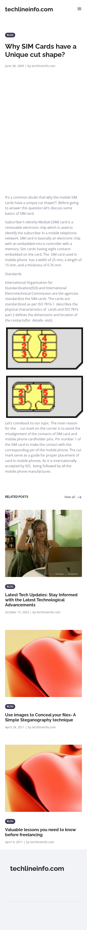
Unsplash (73, 573)
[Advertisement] (43, 149)
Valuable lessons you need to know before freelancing (40, 832)
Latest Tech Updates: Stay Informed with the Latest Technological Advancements (41, 599)
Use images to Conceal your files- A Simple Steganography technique (40, 717)
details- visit (41, 320)
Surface (60, 573)
